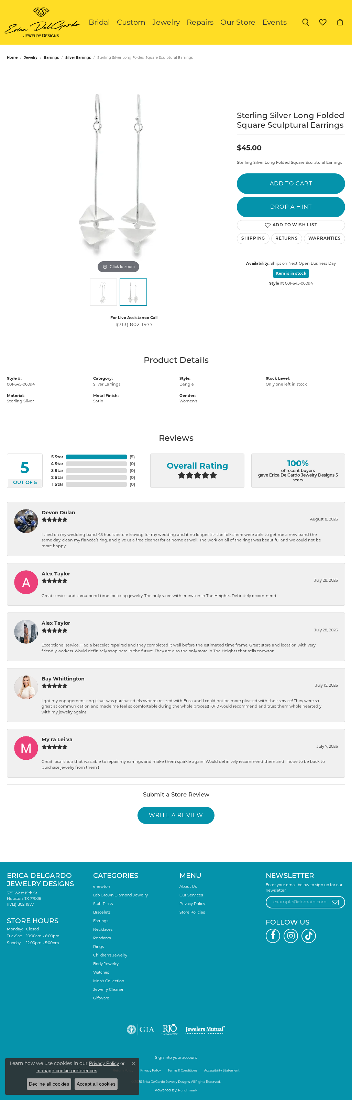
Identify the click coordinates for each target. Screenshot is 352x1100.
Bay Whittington (63, 679)
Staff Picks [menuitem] (103, 903)
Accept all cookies (96, 1084)
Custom (131, 22)
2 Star (57, 477)
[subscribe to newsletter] (335, 902)
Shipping (253, 239)
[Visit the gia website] (140, 1029)
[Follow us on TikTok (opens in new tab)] (308, 936)
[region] (118, 172)
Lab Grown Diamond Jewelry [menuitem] (120, 895)
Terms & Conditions (182, 1070)
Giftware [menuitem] (101, 998)
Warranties (324, 239)
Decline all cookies (49, 1084)
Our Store (237, 22)
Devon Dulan (58, 512)
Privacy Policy (192, 903)
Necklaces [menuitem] (102, 929)
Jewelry (166, 22)
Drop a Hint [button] (291, 207)
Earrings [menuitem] (100, 920)
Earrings (51, 57)
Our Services (191, 895)
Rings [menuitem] (98, 946)
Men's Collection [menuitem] (108, 980)
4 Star (57, 463)
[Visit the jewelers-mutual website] (205, 1029)
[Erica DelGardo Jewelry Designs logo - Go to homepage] (41, 22)
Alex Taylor (56, 574)
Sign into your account (176, 1057)
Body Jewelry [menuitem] (106, 963)
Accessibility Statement (222, 1070)
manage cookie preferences (66, 1070)
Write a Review (176, 815)
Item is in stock (291, 273)
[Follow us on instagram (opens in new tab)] (291, 936)
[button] (305, 22)
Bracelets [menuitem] (101, 912)
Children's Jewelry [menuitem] (110, 955)
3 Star (57, 470)
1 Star (57, 484)
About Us (188, 886)
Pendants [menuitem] (102, 938)
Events (274, 22)
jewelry (30, 57)
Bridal (99, 22)
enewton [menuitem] (101, 886)
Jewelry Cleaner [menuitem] (108, 989)
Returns (286, 239)
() (132, 456)
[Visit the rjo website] (169, 1029)
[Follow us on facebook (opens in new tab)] (273, 936)
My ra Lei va (57, 739)
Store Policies (192, 912)
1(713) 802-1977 (134, 324)
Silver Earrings (78, 57)
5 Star (57, 456)
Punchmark (187, 1090)
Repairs (200, 22)
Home (12, 57)
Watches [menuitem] (101, 972)
